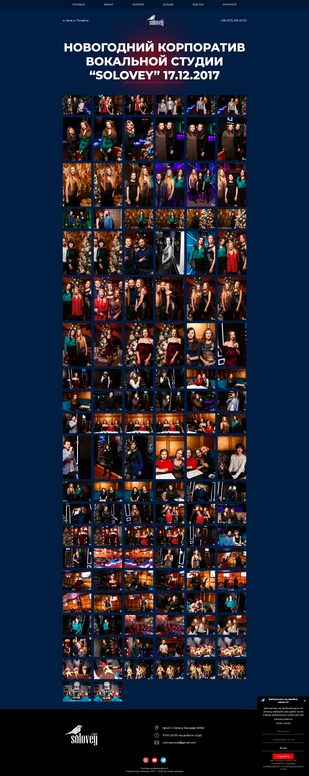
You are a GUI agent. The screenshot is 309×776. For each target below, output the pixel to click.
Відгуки (198, 4)
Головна (78, 4)
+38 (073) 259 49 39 (233, 20)
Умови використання (293, 766)
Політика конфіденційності (154, 768)
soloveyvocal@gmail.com (179, 742)
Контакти (230, 4)
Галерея (138, 4)
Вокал (108, 4)
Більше (168, 4)
